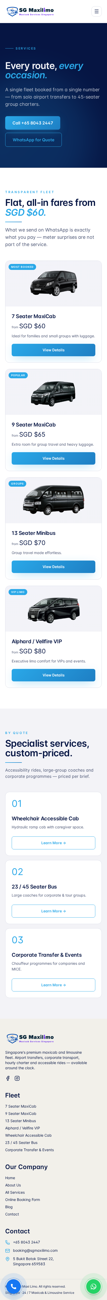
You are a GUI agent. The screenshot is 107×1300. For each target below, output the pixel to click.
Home (10, 1178)
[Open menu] (96, 11)
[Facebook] (7, 1078)
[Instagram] (17, 1078)
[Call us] (13, 1286)
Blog (9, 1207)
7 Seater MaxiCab (20, 1106)
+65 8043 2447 (26, 1242)
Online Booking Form (22, 1199)
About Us (13, 1185)
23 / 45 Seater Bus (21, 1142)
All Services (15, 1192)
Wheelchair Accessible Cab (28, 1135)
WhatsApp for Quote (33, 139)
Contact (12, 1214)
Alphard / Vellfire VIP (22, 1128)
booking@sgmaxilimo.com (35, 1250)
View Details (54, 350)
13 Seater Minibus (20, 1121)
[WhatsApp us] (93, 1286)
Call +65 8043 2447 (32, 122)
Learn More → (53, 843)
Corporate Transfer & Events (29, 1150)
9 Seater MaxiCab (20, 1113)
